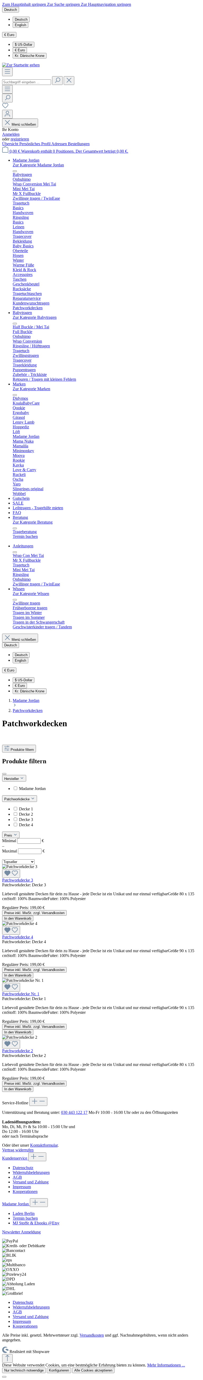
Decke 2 (26, 814)
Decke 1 (26, 809)
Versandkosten (92, 1335)
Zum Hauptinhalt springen (24, 4)
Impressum (22, 1186)
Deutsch (21, 19)
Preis (8, 835)
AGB (17, 1177)
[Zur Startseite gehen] (21, 65)
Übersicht (10, 144)
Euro (20, 50)
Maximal (23, 851)
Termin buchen (25, 1218)
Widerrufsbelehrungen (31, 1172)
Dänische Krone (29, 56)
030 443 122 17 (74, 1112)
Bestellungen (79, 144)
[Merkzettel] (5, 107)
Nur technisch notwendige (24, 1370)
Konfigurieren (59, 1370)
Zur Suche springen (64, 4)
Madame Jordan (32, 788)
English (20, 25)
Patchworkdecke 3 (17, 880)
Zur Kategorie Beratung (33, 522)
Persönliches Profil (35, 144)
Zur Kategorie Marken (31, 389)
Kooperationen (25, 1191)
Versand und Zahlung (31, 1182)
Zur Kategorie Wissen (31, 593)
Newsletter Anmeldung (21, 1232)
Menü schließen (24, 124)
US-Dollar (23, 45)
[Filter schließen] (4, 774)
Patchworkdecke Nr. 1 (20, 994)
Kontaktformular (44, 1145)
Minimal (23, 840)
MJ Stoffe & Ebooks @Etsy (36, 1223)
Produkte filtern (22, 750)
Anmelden (11, 134)
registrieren (20, 139)
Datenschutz (23, 1167)
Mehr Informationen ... (166, 1365)
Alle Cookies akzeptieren (93, 1370)
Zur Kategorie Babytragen (35, 317)
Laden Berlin (24, 1213)
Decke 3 (26, 819)
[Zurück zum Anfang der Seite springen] (7, 1358)
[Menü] (7, 71)
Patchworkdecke (17, 799)
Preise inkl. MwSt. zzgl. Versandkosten (34, 913)
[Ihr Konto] (7, 114)
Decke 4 (26, 825)
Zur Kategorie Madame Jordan (38, 165)
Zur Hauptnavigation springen (106, 4)
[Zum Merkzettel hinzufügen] (11, 873)
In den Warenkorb (17, 918)
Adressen (59, 144)
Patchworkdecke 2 (17, 1050)
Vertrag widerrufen (18, 1150)
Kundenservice (15, 1158)
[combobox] (26, 82)
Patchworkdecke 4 (17, 937)
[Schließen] (4, 1377)
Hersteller (12, 779)
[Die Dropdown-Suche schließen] (69, 80)
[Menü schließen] (15, 171)
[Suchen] (57, 80)
